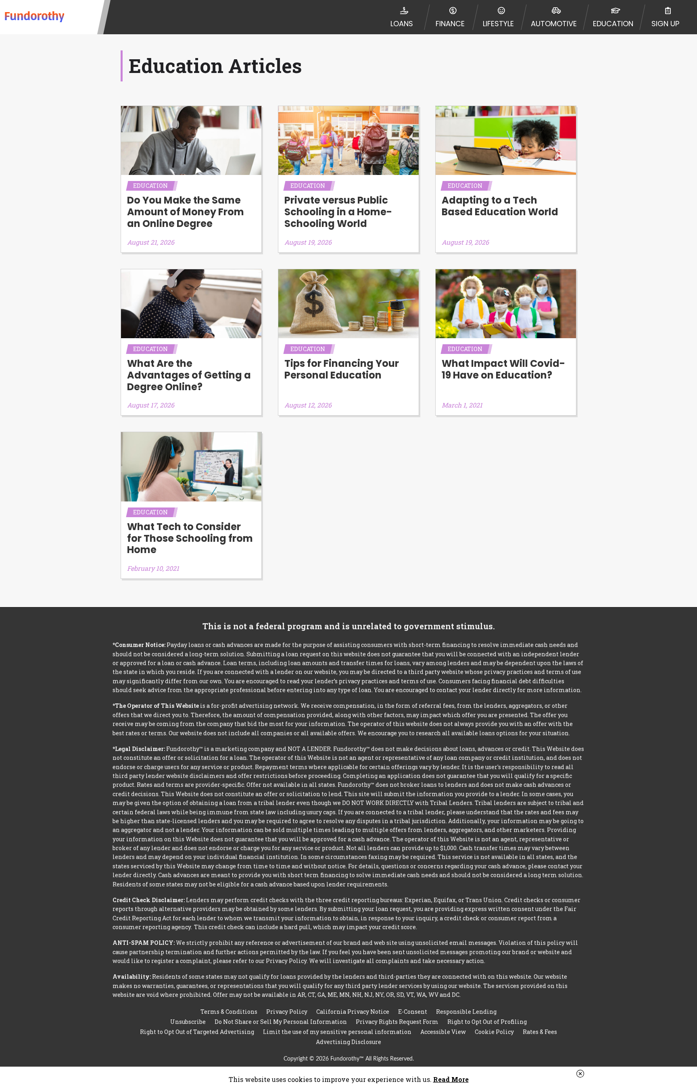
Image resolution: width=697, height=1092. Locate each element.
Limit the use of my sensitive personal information (337, 1032)
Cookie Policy (494, 1032)
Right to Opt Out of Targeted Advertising (197, 1032)
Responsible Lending (466, 1011)
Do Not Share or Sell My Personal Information (281, 1021)
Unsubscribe (188, 1021)
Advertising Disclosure (348, 1042)
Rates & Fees (540, 1032)
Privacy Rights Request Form (397, 1021)
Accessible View (443, 1032)
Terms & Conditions (228, 1011)
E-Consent (412, 1011)
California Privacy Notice (352, 1011)
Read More (451, 1079)
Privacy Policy (286, 1011)
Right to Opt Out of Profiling (487, 1021)
